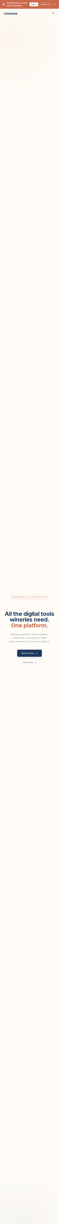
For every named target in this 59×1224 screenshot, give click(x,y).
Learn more (28, 662)
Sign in (33, 4)
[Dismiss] (55, 4)
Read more (45, 4)
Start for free (28, 653)
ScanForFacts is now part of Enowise (29, 597)
